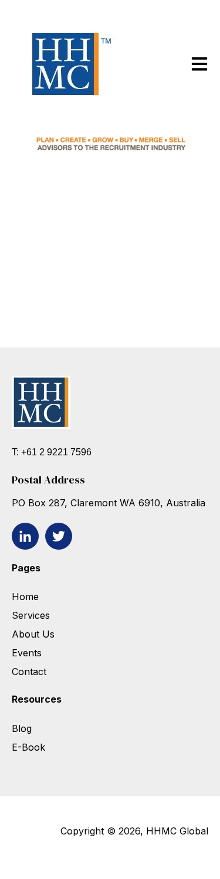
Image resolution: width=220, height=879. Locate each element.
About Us (33, 634)
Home (25, 596)
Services (31, 615)
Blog (22, 728)
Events (28, 653)
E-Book (28, 747)
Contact (29, 671)
